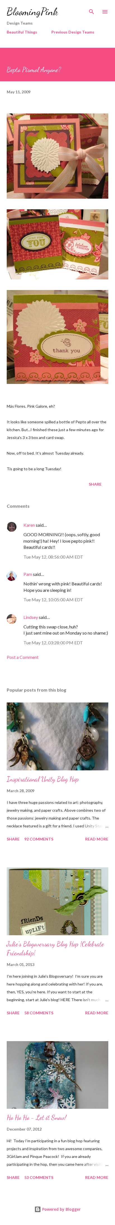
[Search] (91, 10)
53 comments (38, 1177)
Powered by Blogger (61, 1209)
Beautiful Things (22, 32)
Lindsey (30, 617)
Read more (96, 839)
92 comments (38, 839)
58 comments (38, 1012)
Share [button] (95, 484)
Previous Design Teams (72, 32)
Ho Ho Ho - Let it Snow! (36, 1118)
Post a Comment (23, 657)
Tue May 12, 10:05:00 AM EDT (53, 599)
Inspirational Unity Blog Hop (43, 779)
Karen (29, 525)
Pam (27, 574)
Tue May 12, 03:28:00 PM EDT (53, 642)
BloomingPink (32, 12)
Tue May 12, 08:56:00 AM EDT (53, 556)
